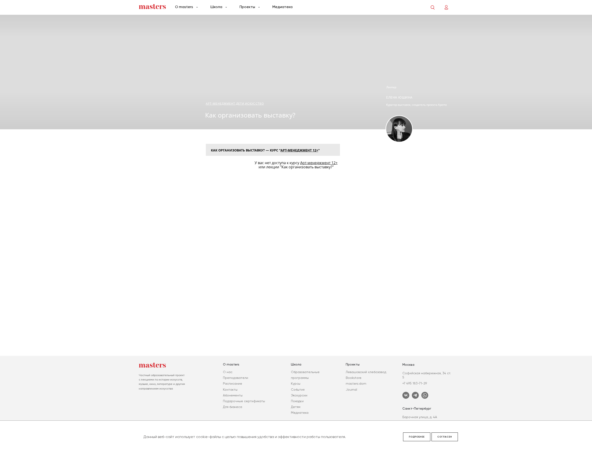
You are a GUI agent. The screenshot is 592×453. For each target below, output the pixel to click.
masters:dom (356, 383)
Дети (240, 104)
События (298, 389)
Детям (295, 407)
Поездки (297, 401)
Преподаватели (235, 378)
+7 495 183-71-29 (414, 383)
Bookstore (353, 378)
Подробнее (417, 436)
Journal (351, 389)
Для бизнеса (232, 407)
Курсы (295, 383)
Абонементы (233, 395)
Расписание (232, 383)
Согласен (444, 436)
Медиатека (282, 7)
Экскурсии (299, 395)
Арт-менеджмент (220, 104)
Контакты (230, 389)
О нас (227, 372)
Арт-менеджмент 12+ (299, 150)
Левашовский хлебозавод (366, 372)
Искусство (254, 104)
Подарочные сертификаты (244, 401)
